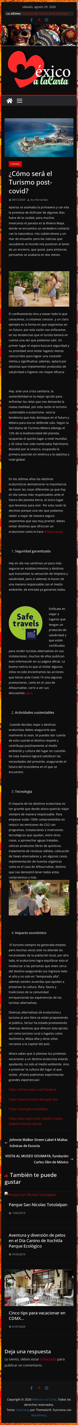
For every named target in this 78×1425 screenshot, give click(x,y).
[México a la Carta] (39, 27)
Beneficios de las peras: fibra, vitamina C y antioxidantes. (42, 14)
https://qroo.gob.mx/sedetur (28, 1109)
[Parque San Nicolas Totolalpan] (30, 1194)
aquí (29, 693)
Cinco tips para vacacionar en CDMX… (37, 1315)
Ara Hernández (39, 199)
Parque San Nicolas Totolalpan (38, 1204)
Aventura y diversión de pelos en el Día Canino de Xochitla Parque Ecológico (37, 1240)
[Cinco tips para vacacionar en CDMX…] (39, 1272)
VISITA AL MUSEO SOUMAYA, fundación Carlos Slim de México (36, 1159)
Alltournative (53, 532)
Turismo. (15, 163)
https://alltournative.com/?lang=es (32, 1089)
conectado (48, 1359)
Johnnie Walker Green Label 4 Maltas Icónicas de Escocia (39, 1142)
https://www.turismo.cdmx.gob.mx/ (33, 1099)
